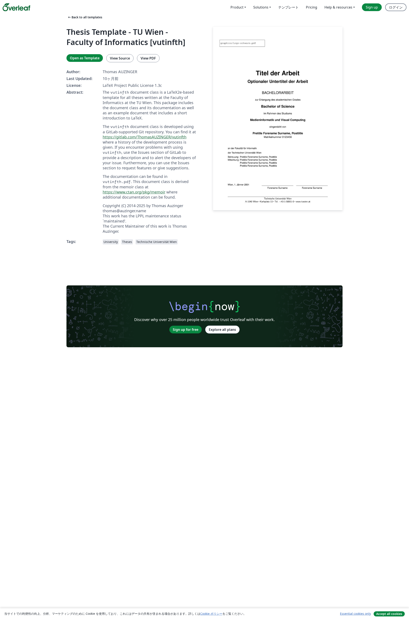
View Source (120, 58)
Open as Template (84, 58)
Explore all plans (222, 329)
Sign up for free (185, 329)
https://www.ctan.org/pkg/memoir (134, 192)
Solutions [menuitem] (260, 7)
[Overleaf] (16, 7)
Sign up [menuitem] (372, 7)
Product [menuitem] (236, 7)
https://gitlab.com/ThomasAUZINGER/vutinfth (144, 136)
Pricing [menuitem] (311, 7)
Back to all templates (84, 17)
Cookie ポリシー (211, 614)
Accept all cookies (389, 614)
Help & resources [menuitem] (338, 7)
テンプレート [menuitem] (288, 7)
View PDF (148, 58)
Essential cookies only (355, 614)
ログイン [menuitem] (396, 7)
